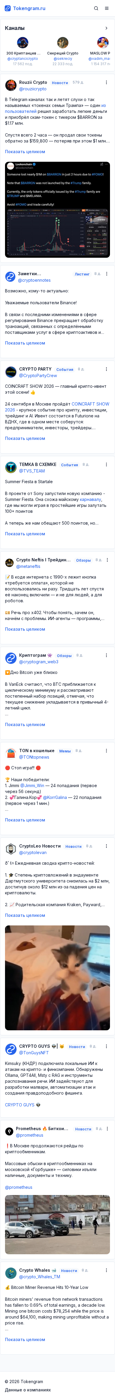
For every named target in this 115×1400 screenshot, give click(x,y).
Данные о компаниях (28, 1389)
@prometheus (29, 1135)
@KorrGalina (55, 797)
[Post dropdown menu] (106, 82)
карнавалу (90, 499)
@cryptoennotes (34, 280)
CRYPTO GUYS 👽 (23, 1104)
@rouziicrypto (33, 88)
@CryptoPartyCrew (38, 375)
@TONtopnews (34, 757)
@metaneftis (28, 566)
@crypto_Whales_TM (39, 1276)
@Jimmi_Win (32, 785)
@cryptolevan (33, 852)
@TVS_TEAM (32, 470)
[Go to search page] (96, 8)
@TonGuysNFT (34, 1052)
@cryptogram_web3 (38, 661)
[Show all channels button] (106, 28)
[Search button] (96, 8)
